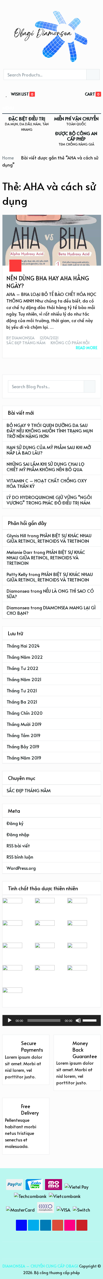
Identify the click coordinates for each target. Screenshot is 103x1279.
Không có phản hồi (70, 342)
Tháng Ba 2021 (22, 701)
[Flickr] (69, 1225)
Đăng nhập (18, 834)
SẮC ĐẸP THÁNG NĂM (26, 342)
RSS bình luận (20, 856)
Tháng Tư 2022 (22, 668)
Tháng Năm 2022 (25, 657)
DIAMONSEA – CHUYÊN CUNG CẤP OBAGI (40, 1266)
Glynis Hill (16, 535)
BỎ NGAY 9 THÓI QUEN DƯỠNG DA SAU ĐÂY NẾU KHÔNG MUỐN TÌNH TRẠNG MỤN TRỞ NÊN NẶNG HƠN (50, 430)
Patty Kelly (17, 574)
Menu (8, 108)
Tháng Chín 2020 (25, 713)
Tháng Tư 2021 (22, 690)
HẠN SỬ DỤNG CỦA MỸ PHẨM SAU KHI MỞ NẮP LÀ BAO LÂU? (49, 449)
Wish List (20, 94)
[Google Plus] (57, 1225)
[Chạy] (9, 1020)
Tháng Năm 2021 (24, 679)
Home (8, 158)
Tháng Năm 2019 (24, 757)
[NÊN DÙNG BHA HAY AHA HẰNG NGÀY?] (51, 240)
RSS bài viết (18, 845)
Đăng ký (15, 823)
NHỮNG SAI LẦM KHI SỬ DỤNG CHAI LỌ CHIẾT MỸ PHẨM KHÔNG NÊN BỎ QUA (45, 466)
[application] (51, 1020)
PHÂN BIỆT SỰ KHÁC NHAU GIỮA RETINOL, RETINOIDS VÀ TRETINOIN (49, 538)
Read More (86, 348)
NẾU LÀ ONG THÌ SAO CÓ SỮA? (50, 593)
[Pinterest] (81, 1225)
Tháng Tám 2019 (23, 735)
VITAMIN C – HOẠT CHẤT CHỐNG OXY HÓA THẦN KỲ (47, 483)
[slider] (90, 1020)
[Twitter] (33, 1225)
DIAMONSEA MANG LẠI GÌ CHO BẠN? (51, 610)
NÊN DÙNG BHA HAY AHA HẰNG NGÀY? (47, 282)
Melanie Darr (19, 552)
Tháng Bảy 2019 (23, 746)
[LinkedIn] (45, 1225)
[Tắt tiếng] (78, 1020)
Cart (90, 94)
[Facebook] (21, 1225)
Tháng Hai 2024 (23, 645)
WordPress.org (21, 868)
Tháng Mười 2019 (24, 724)
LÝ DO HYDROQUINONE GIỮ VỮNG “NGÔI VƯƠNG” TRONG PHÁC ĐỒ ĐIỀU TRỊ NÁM (49, 499)
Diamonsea (23, 338)
